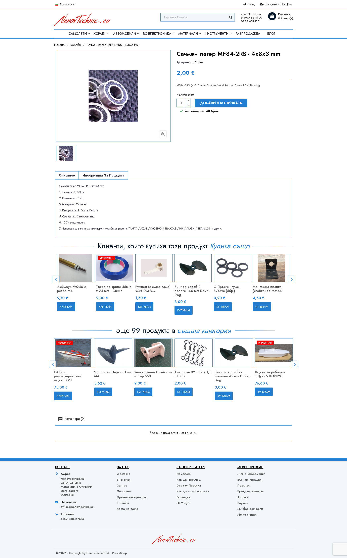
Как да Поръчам (189, 480)
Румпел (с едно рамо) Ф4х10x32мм (152, 289)
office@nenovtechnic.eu (77, 507)
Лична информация (251, 474)
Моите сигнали (247, 514)
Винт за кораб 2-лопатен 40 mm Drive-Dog (192, 291)
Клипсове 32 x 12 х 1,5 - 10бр (193, 374)
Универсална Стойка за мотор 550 (153, 374)
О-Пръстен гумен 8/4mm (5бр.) (227, 289)
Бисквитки (124, 480)
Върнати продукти (249, 480)
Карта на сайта (127, 509)
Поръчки (243, 486)
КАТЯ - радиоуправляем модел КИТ (67, 376)
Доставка (123, 474)
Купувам (66, 307)
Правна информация (131, 497)
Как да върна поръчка (193, 491)
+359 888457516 (72, 519)
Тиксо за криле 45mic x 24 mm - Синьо (113, 289)
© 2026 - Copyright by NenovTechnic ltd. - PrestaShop (91, 553)
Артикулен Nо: (185, 62)
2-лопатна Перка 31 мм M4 (113, 374)
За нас (122, 486)
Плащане (124, 491)
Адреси (242, 497)
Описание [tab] (67, 175)
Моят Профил (250, 467)
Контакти (123, 503)
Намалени (184, 474)
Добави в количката (221, 103)
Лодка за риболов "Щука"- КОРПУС (270, 374)
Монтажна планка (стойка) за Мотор (267, 289)
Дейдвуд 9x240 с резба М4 (71, 289)
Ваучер (242, 503)
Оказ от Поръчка (189, 486)
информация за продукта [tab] (103, 175)
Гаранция (183, 497)
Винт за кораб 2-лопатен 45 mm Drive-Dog (232, 376)
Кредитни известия (250, 491)
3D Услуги (183, 503)
